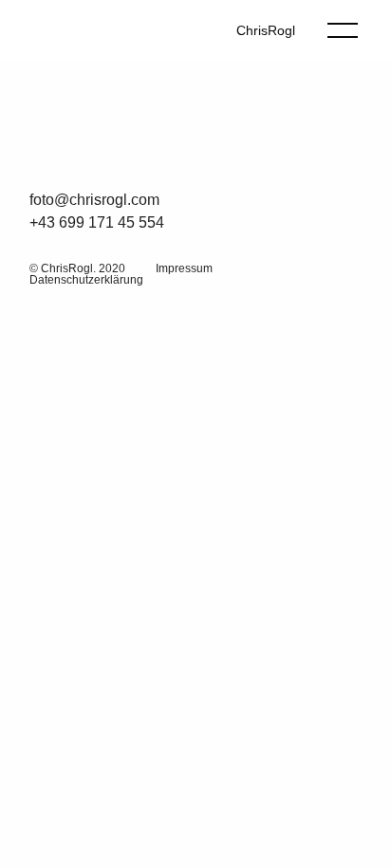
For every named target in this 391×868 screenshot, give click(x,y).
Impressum (184, 268)
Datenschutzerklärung (86, 280)
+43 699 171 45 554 (96, 222)
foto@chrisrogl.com (94, 200)
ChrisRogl (265, 30)
